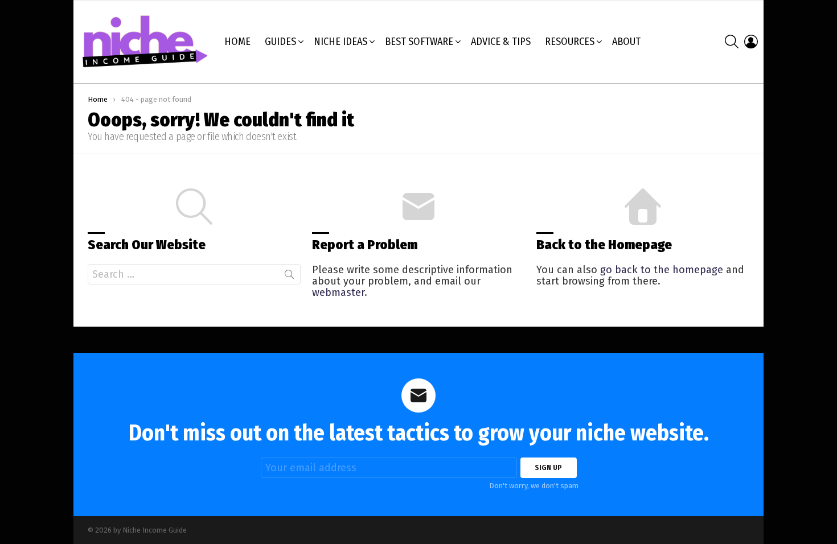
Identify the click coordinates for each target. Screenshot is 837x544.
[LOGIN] (751, 41)
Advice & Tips (501, 41)
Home (237, 41)
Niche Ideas (340, 41)
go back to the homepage (661, 269)
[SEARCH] (731, 41)
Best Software (419, 41)
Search (289, 276)
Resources (569, 41)
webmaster (338, 292)
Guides (280, 41)
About (626, 41)
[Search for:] (194, 274)
